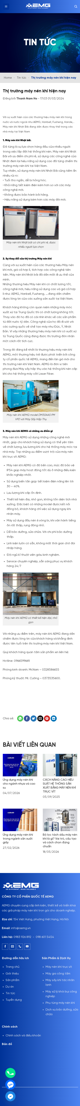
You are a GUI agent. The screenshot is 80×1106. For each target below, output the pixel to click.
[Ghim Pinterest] (47, 718)
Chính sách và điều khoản (23, 1035)
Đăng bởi (20, 98)
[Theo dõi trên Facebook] (5, 947)
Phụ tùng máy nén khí (60, 1002)
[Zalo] (10, 1085)
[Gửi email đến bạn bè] (40, 718)
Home (8, 77)
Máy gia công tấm (58, 973)
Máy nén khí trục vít (59, 966)
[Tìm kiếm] (75, 6)
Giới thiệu (12, 973)
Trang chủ (12, 966)
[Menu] (6, 7)
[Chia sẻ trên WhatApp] (20, 718)
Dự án (10, 986)
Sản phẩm (12, 980)
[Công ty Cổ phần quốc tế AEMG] (38, 6)
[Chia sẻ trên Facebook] (27, 718)
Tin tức (21, 77)
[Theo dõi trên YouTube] (27, 947)
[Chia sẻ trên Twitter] (34, 718)
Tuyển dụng (14, 999)
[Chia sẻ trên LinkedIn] (54, 718)
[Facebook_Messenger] (10, 1096)
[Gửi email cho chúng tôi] (12, 947)
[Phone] (10, 1073)
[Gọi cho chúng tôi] (20, 947)
